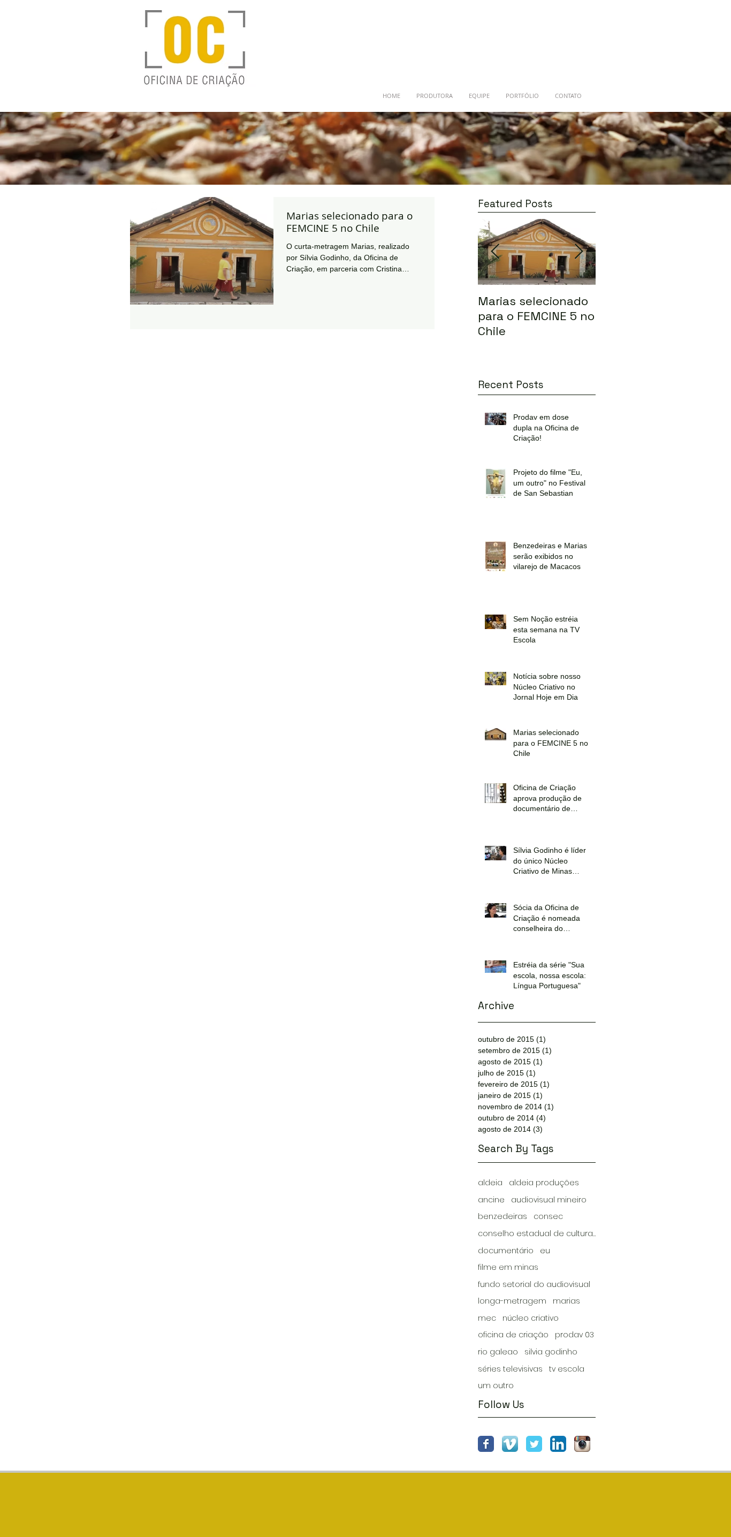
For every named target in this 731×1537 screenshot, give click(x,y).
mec (487, 1318)
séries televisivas (510, 1369)
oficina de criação (513, 1335)
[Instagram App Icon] (582, 1444)
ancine (491, 1200)
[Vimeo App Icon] (510, 1444)
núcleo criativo (530, 1318)
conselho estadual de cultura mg (537, 1234)
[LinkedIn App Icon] (558, 1444)
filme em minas (508, 1267)
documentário (506, 1251)
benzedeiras (502, 1217)
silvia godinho (550, 1352)
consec (548, 1217)
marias (566, 1301)
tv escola (566, 1369)
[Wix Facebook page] (486, 1444)
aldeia (490, 1183)
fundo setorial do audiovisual (534, 1284)
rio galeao (498, 1352)
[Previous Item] (495, 252)
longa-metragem (512, 1301)
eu (545, 1251)
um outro (496, 1386)
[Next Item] (578, 252)
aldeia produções (544, 1183)
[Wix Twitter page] (534, 1444)
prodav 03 (574, 1335)
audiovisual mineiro (549, 1200)
